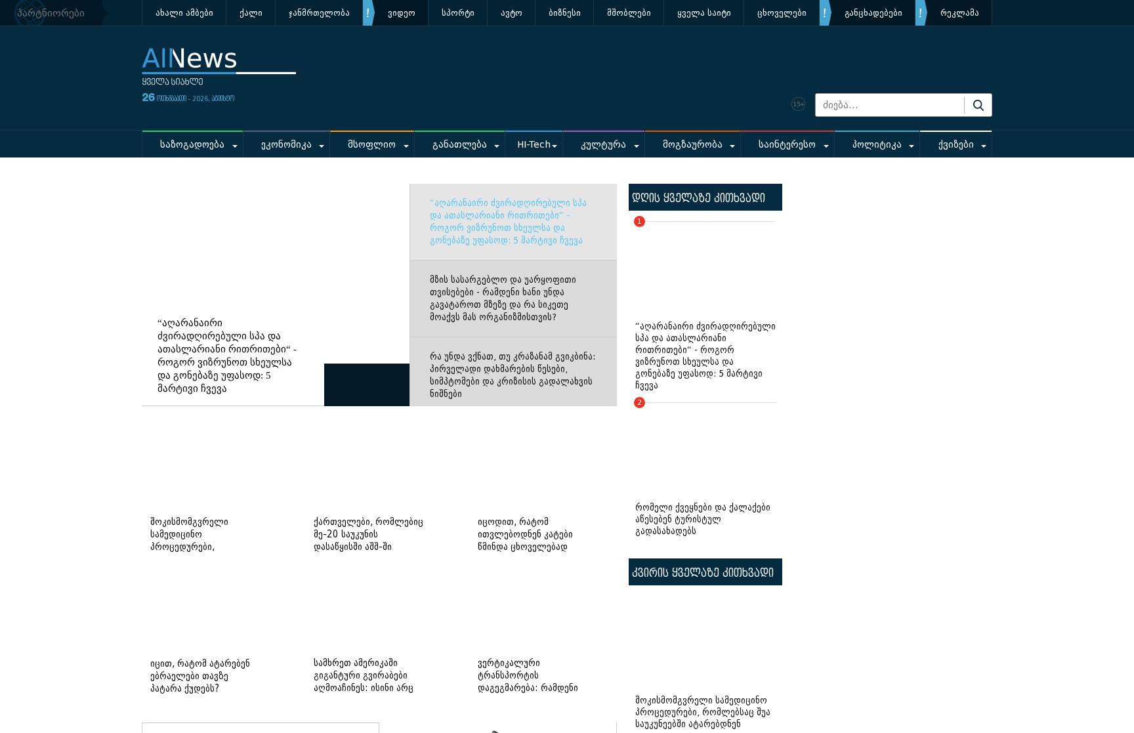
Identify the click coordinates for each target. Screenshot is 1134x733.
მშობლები (629, 13)
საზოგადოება (192, 144)
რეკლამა (959, 13)
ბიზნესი (565, 13)
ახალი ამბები (184, 13)
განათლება (459, 144)
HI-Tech (534, 144)
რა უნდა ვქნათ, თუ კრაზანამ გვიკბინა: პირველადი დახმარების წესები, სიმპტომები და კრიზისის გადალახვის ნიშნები (512, 375)
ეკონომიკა (286, 144)
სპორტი (458, 13)
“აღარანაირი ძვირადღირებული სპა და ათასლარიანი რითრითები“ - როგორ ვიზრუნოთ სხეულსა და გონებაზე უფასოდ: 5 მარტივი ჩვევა (508, 222)
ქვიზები (956, 144)
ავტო (511, 13)
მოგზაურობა (693, 144)
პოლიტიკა (877, 144)
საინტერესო (787, 144)
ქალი (251, 13)
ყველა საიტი (704, 13)
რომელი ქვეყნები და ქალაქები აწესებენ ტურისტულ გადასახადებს (702, 469)
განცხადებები (873, 13)
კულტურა (603, 144)
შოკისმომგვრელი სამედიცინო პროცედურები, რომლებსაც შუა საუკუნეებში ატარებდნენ (702, 712)
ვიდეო (401, 13)
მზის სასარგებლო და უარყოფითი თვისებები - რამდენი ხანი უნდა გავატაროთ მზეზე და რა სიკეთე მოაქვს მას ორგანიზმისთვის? (503, 298)
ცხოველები (782, 13)
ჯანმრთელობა (319, 13)
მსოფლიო (372, 144)
